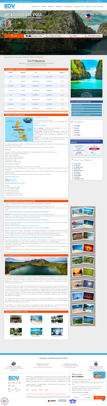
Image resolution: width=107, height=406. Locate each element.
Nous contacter (52, 384)
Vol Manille (77, 126)
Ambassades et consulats (78, 110)
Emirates (94, 150)
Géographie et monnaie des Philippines (81, 115)
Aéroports (88, 6)
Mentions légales (30, 384)
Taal (56, 306)
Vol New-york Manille (78, 170)
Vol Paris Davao (77, 172)
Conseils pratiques (76, 112)
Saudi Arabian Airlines (79, 150)
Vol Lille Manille (77, 168)
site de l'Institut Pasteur (32, 225)
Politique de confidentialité (33, 385)
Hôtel (45, 390)
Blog (94, 6)
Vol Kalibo (76, 132)
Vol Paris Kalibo (77, 174)
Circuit (41, 390)
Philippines (30, 276)
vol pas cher (38, 376)
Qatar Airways (79, 154)
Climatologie (12, 179)
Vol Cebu (76, 128)
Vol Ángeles (77, 135)
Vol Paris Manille (77, 163)
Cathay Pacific (79, 147)
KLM (94, 154)
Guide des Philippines (77, 104)
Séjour (27, 390)
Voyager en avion (79, 6)
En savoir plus (27, 1)
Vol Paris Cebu (77, 165)
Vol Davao (77, 130)
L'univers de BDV (42, 384)
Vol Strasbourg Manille (78, 179)
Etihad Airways (94, 147)
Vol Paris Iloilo (76, 177)
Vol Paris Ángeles (77, 175)
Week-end (34, 390)
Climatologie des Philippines (78, 107)
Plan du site (62, 384)
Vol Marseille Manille (78, 167)
